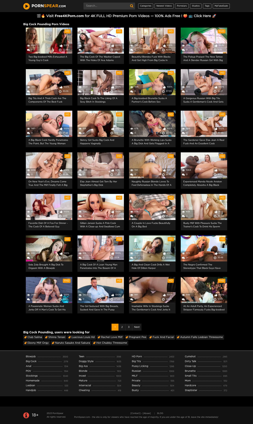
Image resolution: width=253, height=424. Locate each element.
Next (137, 327)
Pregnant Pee (137, 337)
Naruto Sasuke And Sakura (72, 343)
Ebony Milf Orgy (38, 343)
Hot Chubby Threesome (111, 343)
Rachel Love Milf (112, 337)
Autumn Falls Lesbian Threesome (201, 337)
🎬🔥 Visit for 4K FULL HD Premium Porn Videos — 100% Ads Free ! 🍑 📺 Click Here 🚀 (126, 16)
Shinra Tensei (56, 337)
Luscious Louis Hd (83, 337)
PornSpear (57, 413)
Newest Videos (164, 6)
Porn (48, 6)
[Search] (131, 6)
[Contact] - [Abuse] (140, 413)
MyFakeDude (221, 6)
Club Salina (35, 337)
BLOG (160, 413)
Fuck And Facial (163, 337)
